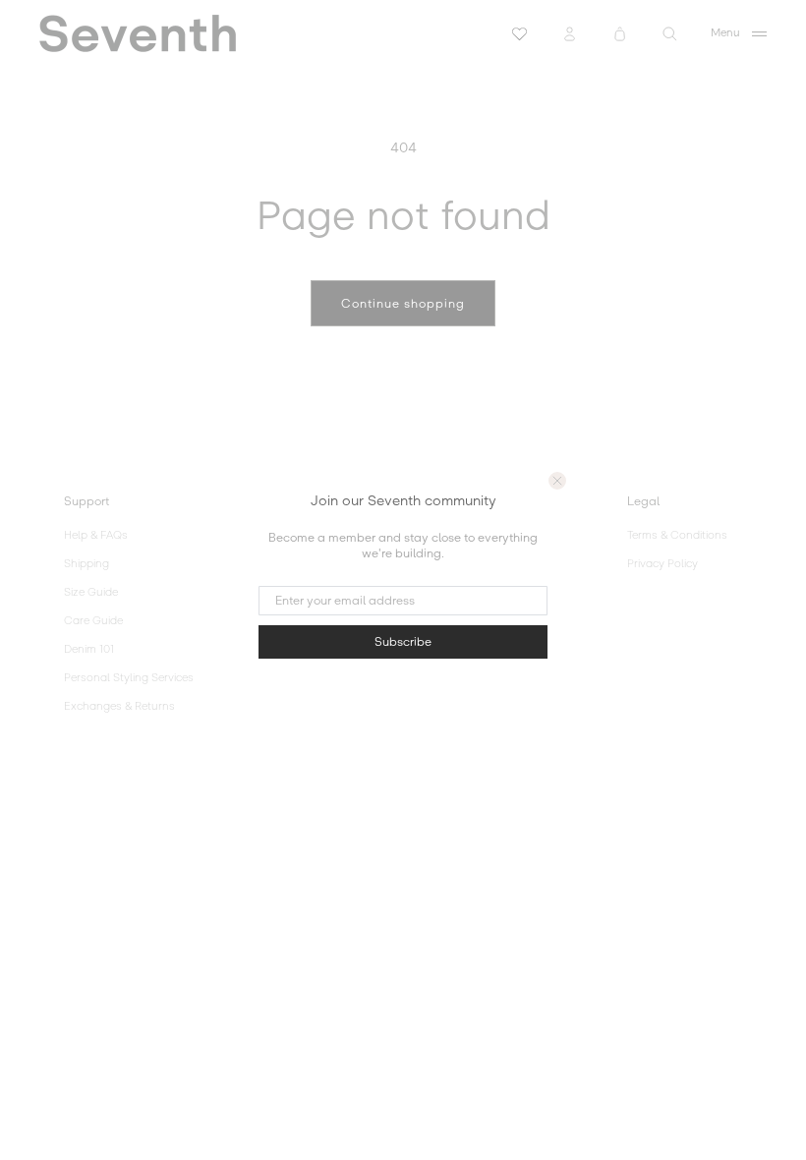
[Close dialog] (557, 481)
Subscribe (403, 642)
